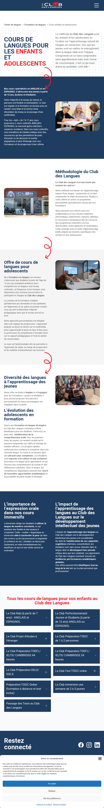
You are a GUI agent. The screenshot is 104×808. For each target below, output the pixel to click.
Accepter (52, 783)
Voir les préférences (52, 798)
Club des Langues (83, 34)
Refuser (52, 791)
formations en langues (19, 277)
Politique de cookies (44, 804)
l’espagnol (42, 392)
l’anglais (29, 392)
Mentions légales (59, 804)
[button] (100, 758)
